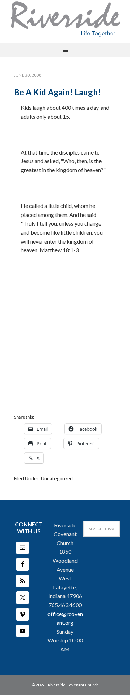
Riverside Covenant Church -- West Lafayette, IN (65, 19)
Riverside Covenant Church (73, 684)
